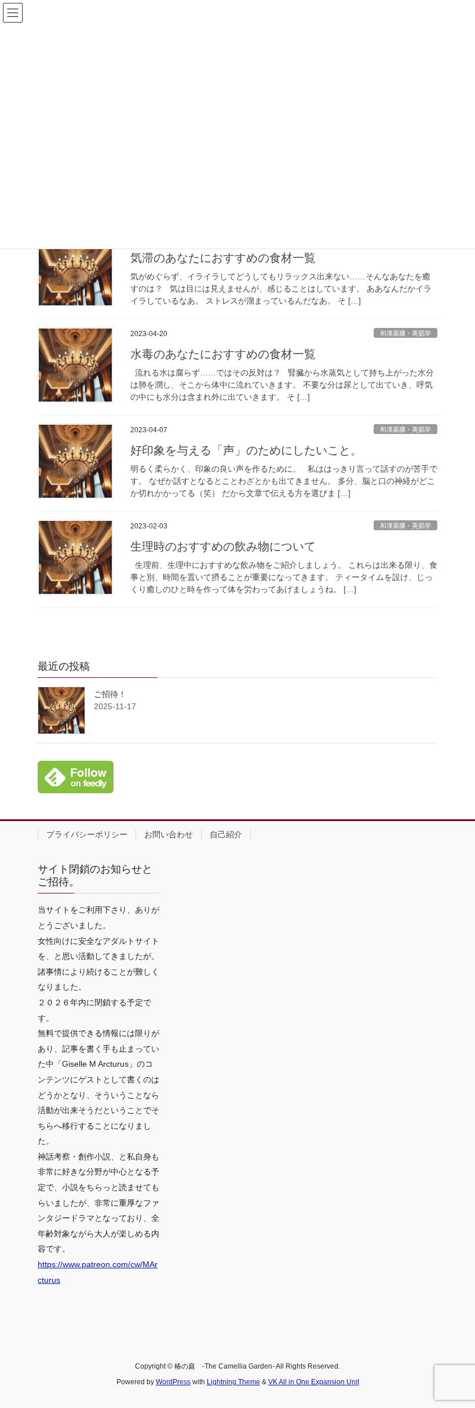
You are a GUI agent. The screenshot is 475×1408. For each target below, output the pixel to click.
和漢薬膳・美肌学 (405, 333)
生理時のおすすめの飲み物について (223, 546)
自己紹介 (226, 834)
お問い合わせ (168, 834)
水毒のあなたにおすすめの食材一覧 (223, 354)
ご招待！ (110, 694)
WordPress (173, 1382)
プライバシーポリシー (86, 834)
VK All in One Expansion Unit (313, 1382)
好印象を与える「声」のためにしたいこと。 (246, 450)
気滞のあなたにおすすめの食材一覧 (223, 257)
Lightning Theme (233, 1382)
